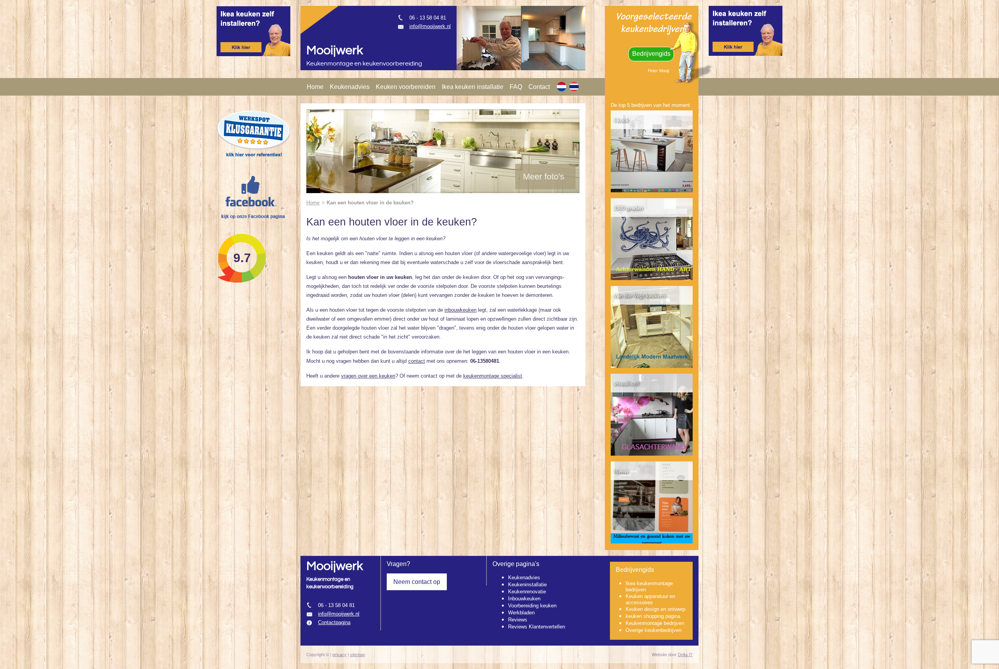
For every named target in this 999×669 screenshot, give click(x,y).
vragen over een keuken (368, 376)
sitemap (357, 654)
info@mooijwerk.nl (430, 26)
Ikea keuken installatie (472, 86)
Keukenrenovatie (527, 591)
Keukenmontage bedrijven (655, 623)
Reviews (517, 620)
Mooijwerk (334, 50)
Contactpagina (334, 622)
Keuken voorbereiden (406, 86)
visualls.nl (626, 384)
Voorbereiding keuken (532, 606)
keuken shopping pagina (653, 616)
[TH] (574, 86)
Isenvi (621, 471)
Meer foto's (543, 176)
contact (416, 361)
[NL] (561, 86)
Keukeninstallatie (527, 584)
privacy (339, 654)
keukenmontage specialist (492, 376)
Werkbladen (521, 613)
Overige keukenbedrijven (653, 630)
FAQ (516, 86)
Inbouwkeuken (524, 599)
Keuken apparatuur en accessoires (650, 599)
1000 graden (628, 208)
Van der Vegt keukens (640, 296)
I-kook (621, 120)
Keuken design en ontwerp (655, 609)
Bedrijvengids (651, 53)
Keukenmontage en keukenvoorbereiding (364, 63)
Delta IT (685, 654)
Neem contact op (416, 581)
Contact (539, 86)
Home (315, 86)
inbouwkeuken (460, 310)
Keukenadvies (350, 86)
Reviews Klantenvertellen (536, 627)
